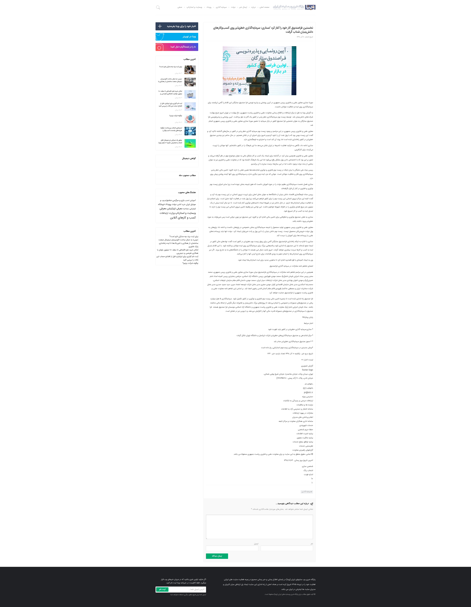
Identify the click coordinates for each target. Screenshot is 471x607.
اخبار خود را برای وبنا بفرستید (181, 26)
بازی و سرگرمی (178, 200)
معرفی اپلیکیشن (175, 209)
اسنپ (187, 200)
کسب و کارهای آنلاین (183, 217)
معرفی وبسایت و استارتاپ (178, 210)
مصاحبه (186, 208)
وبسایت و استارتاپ (194, 7)
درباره (253, 7)
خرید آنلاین (181, 204)
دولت (233, 7)
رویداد (209, 7)
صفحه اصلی (264, 7)
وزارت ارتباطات (167, 213)
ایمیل (256, 544)
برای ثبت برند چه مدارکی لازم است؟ (184, 236)
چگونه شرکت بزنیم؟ (190, 263)
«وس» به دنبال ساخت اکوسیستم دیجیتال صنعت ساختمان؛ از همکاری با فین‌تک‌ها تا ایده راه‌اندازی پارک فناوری (178, 243)
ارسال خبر (243, 7)
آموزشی (193, 200)
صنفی (179, 7)
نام (312, 544)
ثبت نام (162, 589)
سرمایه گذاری (221, 7)
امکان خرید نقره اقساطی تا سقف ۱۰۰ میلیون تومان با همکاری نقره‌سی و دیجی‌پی (177, 251)
